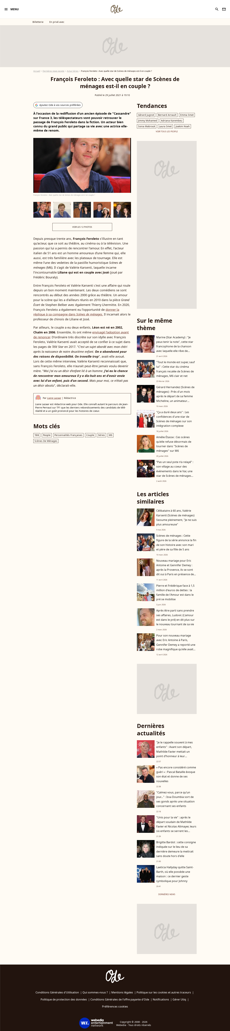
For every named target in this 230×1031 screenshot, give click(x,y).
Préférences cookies (115, 1006)
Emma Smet (187, 114)
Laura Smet (165, 126)
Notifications (161, 999)
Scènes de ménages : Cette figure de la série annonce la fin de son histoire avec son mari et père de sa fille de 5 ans (176, 542)
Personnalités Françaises (68, 435)
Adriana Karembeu (171, 120)
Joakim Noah (183, 126)
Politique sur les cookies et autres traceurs (164, 992)
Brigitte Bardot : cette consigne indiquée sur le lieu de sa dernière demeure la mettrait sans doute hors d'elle (176, 849)
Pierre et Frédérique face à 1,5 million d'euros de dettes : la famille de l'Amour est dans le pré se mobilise (175, 592)
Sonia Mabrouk (146, 126)
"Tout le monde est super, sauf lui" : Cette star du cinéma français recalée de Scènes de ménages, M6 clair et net (175, 369)
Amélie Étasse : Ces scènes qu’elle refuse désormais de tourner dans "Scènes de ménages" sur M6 (173, 444)
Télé (37, 435)
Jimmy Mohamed (147, 120)
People (47, 435)
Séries (101, 435)
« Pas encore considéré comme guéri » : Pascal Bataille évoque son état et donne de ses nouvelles (176, 774)
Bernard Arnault (167, 114)
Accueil (36, 71)
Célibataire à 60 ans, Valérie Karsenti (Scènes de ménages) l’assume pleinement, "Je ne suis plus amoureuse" (176, 517)
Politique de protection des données (64, 999)
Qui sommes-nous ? (95, 992)
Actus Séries (72, 71)
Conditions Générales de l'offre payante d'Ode (119, 999)
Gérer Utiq (179, 999)
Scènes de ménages (46, 441)
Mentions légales (122, 992)
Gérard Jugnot (146, 114)
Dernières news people (53, 71)
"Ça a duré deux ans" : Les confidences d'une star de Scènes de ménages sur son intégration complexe (174, 419)
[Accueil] (116, 9)
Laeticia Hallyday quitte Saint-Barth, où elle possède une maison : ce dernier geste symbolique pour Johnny (174, 874)
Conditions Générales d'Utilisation (57, 992)
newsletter (224, 9)
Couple (90, 435)
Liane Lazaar (54, 398)
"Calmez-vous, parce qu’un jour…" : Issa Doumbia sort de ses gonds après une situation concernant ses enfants (175, 799)
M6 (110, 435)
